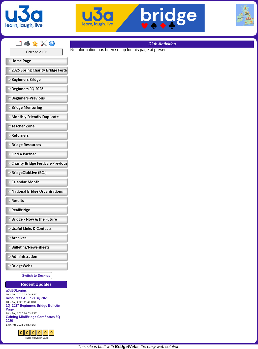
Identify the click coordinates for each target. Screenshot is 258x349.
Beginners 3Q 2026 (27, 89)
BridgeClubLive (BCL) (29, 173)
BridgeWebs (21, 266)
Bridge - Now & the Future (34, 220)
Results (17, 201)
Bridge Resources (26, 145)
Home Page (21, 61)
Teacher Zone (23, 126)
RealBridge (20, 210)
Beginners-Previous (28, 98)
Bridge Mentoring (26, 108)
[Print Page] (28, 44)
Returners (19, 136)
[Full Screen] (20, 44)
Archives (18, 238)
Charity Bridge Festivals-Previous (38, 164)
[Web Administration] (45, 44)
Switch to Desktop (36, 275)
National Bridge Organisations (37, 192)
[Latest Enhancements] (36, 44)
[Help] (53, 44)
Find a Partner (23, 154)
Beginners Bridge (26, 80)
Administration (24, 257)
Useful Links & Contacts (31, 229)
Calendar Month (25, 182)
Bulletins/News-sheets (30, 248)
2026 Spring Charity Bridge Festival (38, 70)
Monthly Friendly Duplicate (35, 117)
